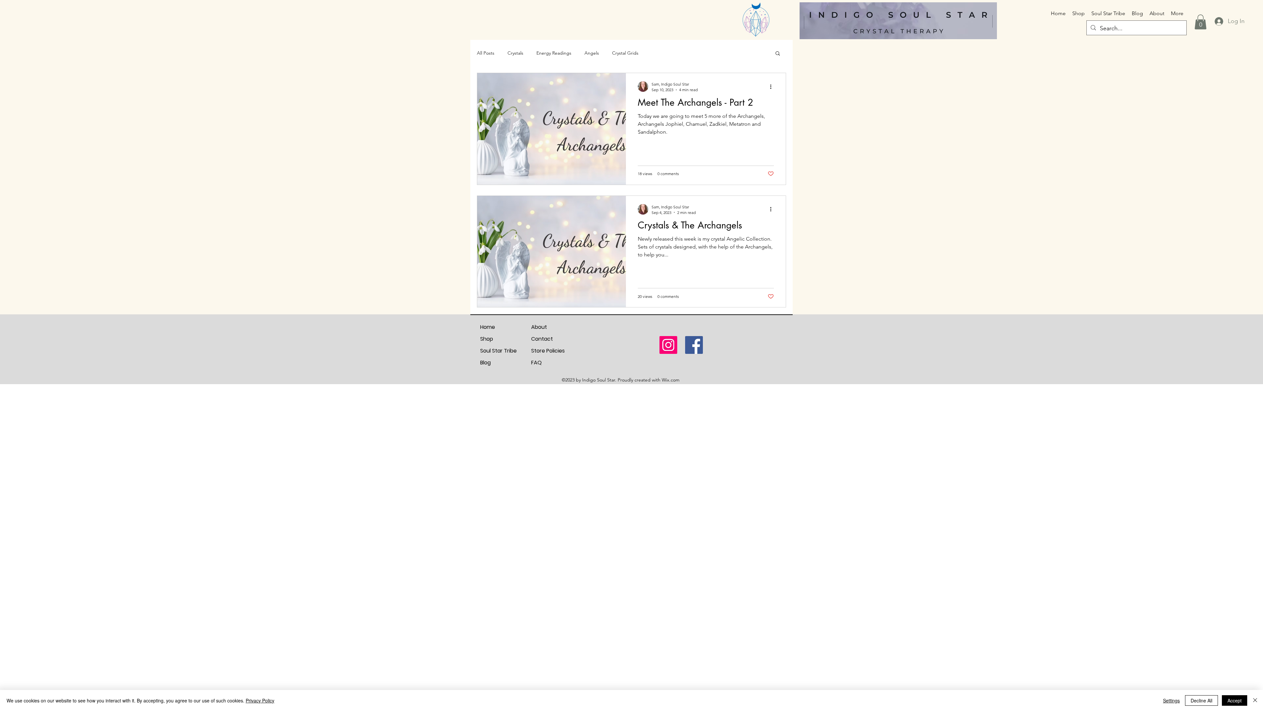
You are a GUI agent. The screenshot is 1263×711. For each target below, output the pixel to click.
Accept (1234, 700)
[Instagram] (668, 345)
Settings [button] (1171, 700)
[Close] (1255, 700)
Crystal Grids (625, 53)
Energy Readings (553, 53)
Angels (591, 53)
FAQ (536, 362)
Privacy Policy (260, 700)
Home (487, 327)
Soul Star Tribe (498, 351)
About (539, 327)
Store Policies (548, 351)
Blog (485, 362)
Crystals (515, 53)
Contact (542, 339)
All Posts (485, 53)
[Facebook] (694, 345)
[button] (1200, 21)
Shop (486, 339)
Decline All (1201, 700)
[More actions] (773, 87)
